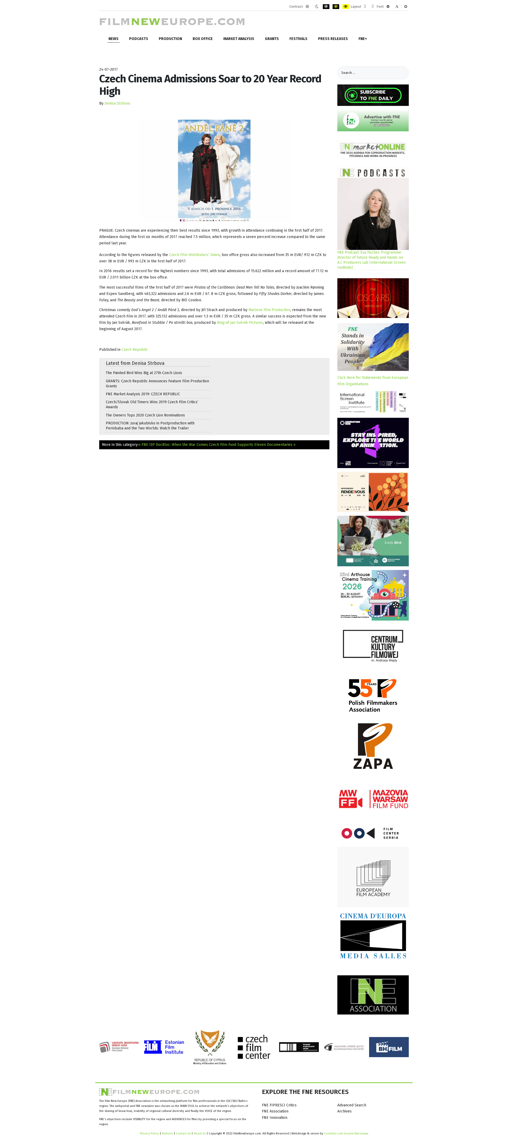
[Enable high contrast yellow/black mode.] (345, 6)
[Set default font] (397, 6)
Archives (344, 1111)
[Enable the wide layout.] (372, 6)
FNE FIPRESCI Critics (279, 1105)
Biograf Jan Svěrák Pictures (240, 322)
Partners (167, 1133)
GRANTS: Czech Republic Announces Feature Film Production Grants (157, 383)
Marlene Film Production (269, 310)
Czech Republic (134, 349)
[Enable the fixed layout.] (365, 6)
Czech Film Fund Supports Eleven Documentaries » (252, 444)
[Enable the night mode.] (316, 6)
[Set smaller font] (388, 6)
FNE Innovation (274, 1117)
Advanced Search (351, 1105)
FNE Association (275, 1111)
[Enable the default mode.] (307, 6)
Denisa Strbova (117, 103)
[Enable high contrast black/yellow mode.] (335, 6)
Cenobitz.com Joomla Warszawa (346, 1133)
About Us (200, 1133)
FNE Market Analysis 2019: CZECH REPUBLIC (143, 394)
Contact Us (184, 1133)
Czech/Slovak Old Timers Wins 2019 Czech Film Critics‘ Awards (152, 404)
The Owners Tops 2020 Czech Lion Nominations (145, 415)
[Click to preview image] (214, 171)
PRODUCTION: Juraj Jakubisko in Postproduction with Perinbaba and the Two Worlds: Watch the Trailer (150, 425)
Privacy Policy (149, 1133)
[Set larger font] (406, 6)
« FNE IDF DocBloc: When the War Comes (173, 444)
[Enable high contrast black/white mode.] (326, 6)
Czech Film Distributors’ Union (194, 255)
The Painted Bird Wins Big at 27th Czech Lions (144, 373)
